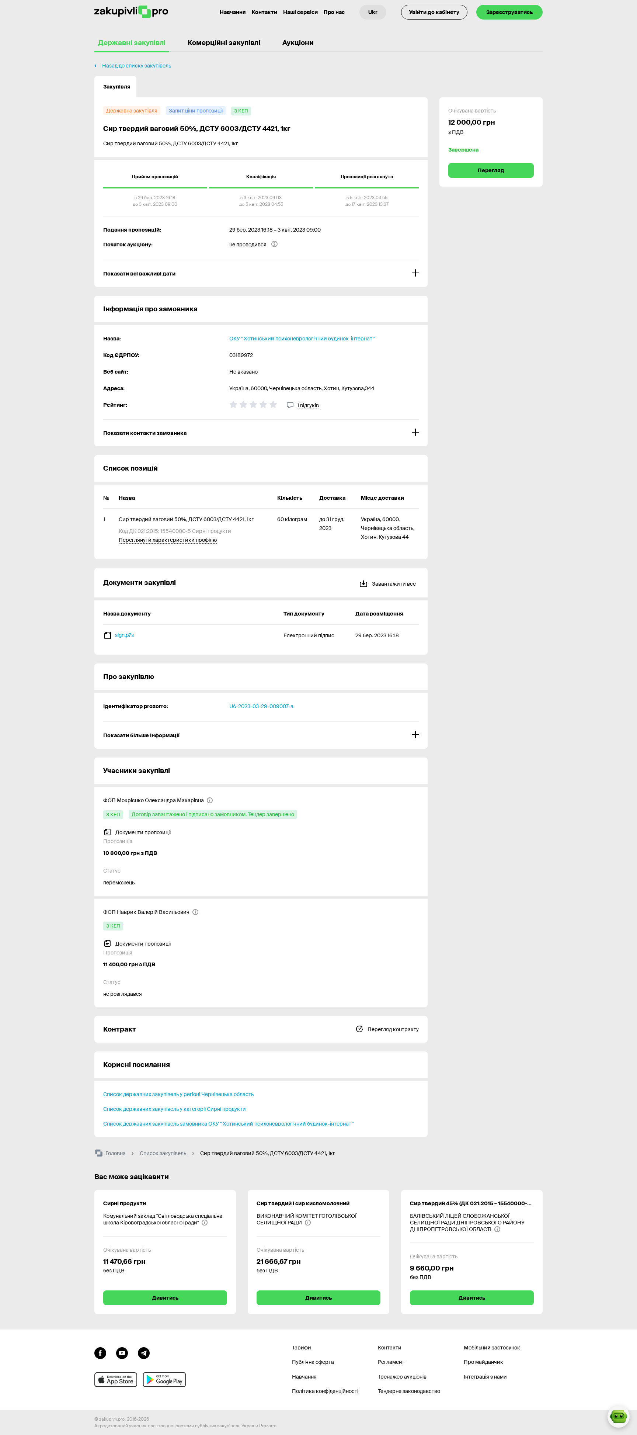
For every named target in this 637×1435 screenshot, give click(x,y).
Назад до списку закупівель (136, 65)
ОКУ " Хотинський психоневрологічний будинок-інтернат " (302, 338)
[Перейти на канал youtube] (122, 1352)
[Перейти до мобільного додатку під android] (164, 1379)
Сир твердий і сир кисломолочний (303, 1203)
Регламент (391, 1362)
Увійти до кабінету (434, 12)
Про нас (334, 12)
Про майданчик (483, 1362)
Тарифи (301, 1347)
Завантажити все (393, 583)
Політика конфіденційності (325, 1391)
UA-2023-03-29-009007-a (261, 706)
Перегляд (491, 170)
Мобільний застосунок (492, 1347)
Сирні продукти (124, 1203)
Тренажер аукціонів (402, 1376)
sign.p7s (124, 635)
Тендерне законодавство (409, 1391)
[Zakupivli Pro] (131, 12)
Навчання (233, 12)
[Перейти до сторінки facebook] (100, 1352)
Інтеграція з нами (485, 1376)
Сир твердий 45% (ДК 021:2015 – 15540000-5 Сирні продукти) (472, 1203)
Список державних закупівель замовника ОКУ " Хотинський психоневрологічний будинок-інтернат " (228, 1123)
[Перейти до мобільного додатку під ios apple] (115, 1379)
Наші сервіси (300, 12)
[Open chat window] (619, 1416)
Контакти (264, 12)
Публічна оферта (313, 1362)
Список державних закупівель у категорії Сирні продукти (174, 1109)
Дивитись (165, 1297)
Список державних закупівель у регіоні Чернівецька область (178, 1094)
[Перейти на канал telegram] (144, 1352)
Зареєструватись (509, 12)
